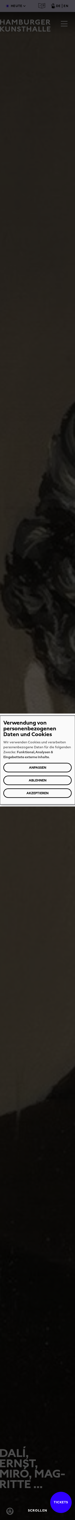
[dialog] (37, 760)
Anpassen (37, 767)
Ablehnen (37, 780)
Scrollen (37, 1510)
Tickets (61, 1502)
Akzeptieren (37, 793)
